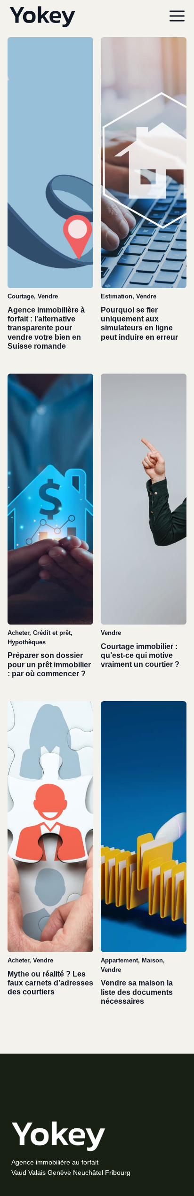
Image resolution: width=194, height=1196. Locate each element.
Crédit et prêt (52, 632)
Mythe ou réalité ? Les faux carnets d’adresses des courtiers (50, 983)
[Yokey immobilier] (42, 16)
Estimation (116, 296)
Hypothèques (27, 642)
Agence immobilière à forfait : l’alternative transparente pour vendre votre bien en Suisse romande (46, 328)
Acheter (18, 632)
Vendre (48, 296)
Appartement (119, 960)
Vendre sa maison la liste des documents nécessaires (137, 992)
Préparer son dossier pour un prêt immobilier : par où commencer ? (49, 664)
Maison (152, 960)
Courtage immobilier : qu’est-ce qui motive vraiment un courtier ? (140, 655)
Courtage (21, 296)
